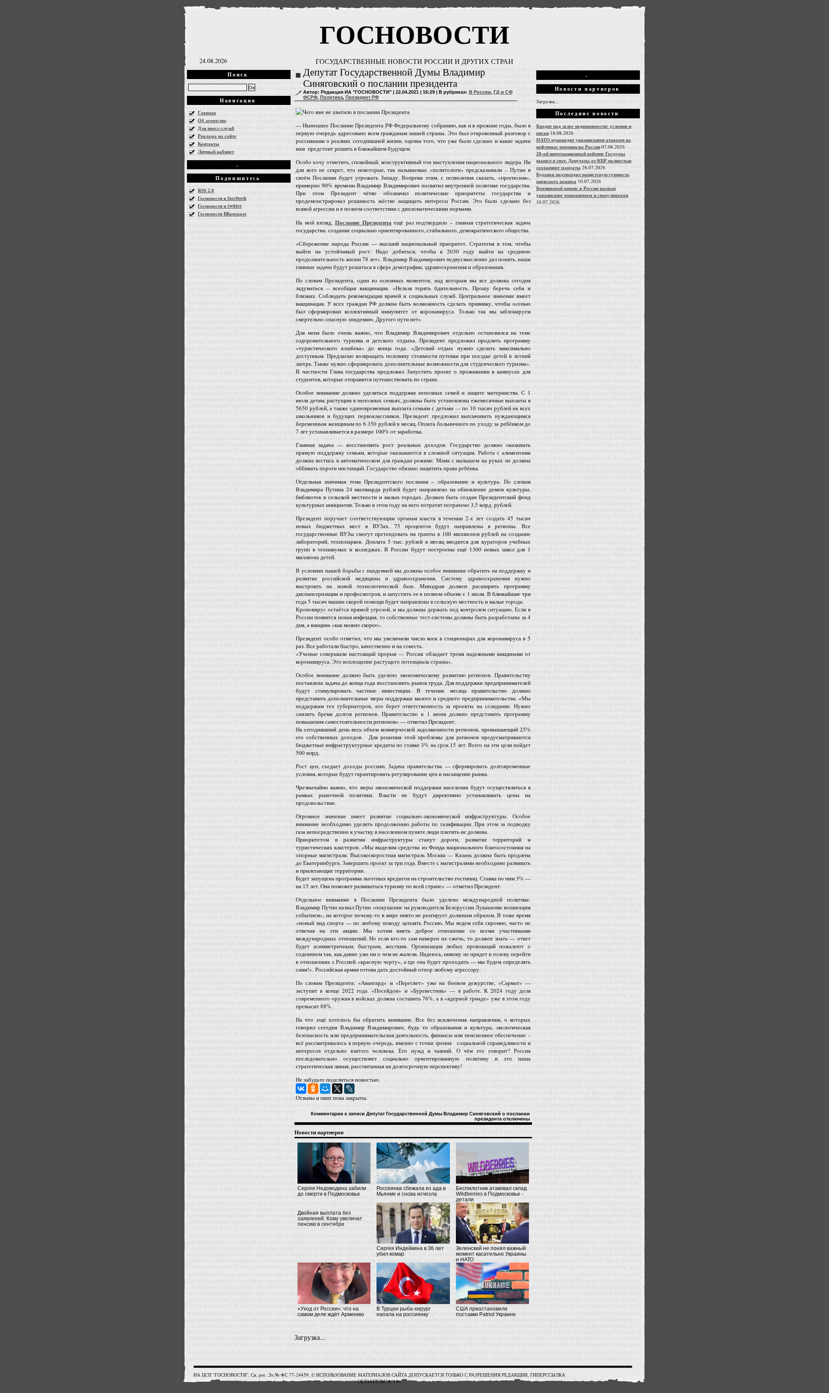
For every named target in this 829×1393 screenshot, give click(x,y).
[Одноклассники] (313, 1088)
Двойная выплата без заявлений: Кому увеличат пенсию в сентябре (329, 1218)
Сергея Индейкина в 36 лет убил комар (410, 1251)
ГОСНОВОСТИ (414, 33)
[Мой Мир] (325, 1088)
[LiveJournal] (349, 1088)
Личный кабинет (216, 151)
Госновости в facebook (222, 198)
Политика (331, 97)
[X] (337, 1088)
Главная (207, 112)
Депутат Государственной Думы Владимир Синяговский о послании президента (394, 78)
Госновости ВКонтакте (222, 213)
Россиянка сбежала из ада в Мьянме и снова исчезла (411, 1191)
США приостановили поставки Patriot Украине (486, 1311)
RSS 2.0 (206, 190)
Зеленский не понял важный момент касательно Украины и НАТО (491, 1254)
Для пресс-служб (216, 128)
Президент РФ (362, 97)
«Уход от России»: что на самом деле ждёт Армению (330, 1311)
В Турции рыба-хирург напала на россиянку (403, 1311)
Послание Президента (363, 222)
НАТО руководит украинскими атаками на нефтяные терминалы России (583, 143)
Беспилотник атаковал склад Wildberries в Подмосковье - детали (491, 1194)
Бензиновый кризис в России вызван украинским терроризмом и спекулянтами (582, 192)
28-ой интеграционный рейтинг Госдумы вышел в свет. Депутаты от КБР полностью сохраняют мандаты (583, 160)
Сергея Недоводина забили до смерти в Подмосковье (331, 1191)
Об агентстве (212, 120)
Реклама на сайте (217, 136)
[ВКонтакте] (301, 1088)
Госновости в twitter (220, 206)
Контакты (208, 143)
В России (480, 92)
